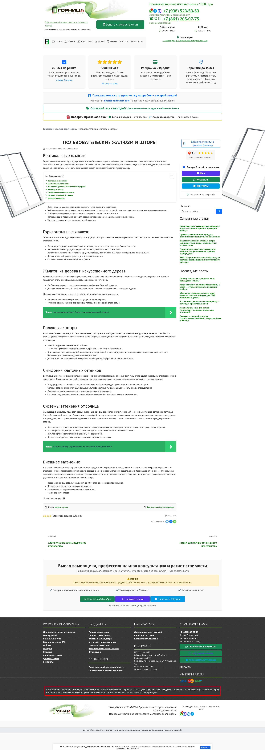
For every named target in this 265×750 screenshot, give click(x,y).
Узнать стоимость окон (121, 24)
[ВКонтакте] (171, 521)
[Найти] (219, 211)
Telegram (202, 186)
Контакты (137, 41)
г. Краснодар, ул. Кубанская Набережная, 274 (185, 40)
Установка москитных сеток (104, 648)
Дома (101, 41)
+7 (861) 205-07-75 (181, 19)
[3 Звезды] (47, 516)
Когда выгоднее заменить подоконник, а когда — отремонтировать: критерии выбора (200, 228)
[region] (132, 747)
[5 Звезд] (50, 516)
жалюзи (58, 507)
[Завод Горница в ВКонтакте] (188, 713)
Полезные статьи (52, 655)
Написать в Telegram (169, 599)
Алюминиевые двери (100, 638)
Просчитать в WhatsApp (202, 646)
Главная (47, 128)
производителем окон (117, 100)
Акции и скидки (52, 638)
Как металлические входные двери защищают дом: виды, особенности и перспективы (198, 243)
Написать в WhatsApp (99, 599)
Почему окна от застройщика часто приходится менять (197, 279)
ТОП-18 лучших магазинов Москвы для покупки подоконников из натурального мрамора (200, 259)
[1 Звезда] (44, 516)
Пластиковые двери (100, 635)
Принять (205, 747)
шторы (65, 507)
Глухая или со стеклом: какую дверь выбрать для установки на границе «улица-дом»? (198, 251)
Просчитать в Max (202, 653)
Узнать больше (64, 80)
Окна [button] (58, 41)
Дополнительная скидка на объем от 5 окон (153, 108)
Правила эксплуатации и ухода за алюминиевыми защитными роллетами (200, 235)
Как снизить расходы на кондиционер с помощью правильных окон (199, 302)
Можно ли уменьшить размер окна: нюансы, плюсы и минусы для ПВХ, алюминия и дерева (198, 295)
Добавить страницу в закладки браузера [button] (202, 143)
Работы (124, 41)
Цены (113, 41)
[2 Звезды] (45, 516)
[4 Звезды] (49, 516)
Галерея (47, 648)
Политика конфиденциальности (106, 667)
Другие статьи (152, 507)
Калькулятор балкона (146, 638)
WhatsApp (202, 179)
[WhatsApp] (174, 521)
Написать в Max (134, 599)
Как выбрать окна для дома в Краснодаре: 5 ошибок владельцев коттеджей (197, 310)
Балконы (86, 41)
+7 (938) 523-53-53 (181, 11)
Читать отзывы (110, 83)
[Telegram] (167, 521)
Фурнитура (95, 651)
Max (202, 173)
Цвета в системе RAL (54, 642)
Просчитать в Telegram (202, 660)
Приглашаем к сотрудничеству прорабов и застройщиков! (134, 95)
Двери (71, 41)
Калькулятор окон (144, 635)
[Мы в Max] (159, 11)
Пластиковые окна (99, 632)
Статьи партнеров (65, 128)
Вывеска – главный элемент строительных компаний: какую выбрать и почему (200, 318)
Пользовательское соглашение (106, 670)
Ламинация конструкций (148, 632)
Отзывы (47, 651)
